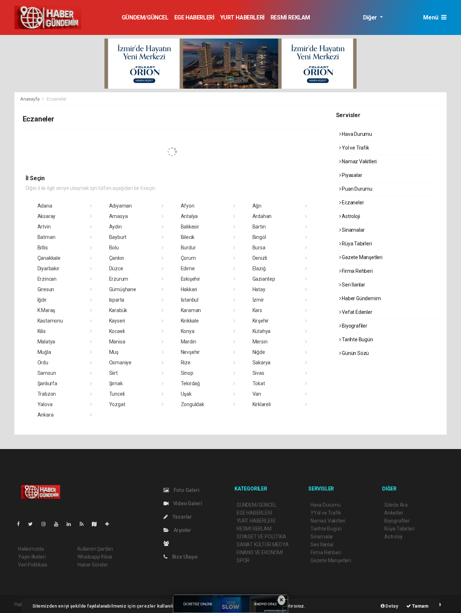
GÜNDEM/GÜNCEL (145, 17)
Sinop (187, 373)
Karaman (191, 310)
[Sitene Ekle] (110, 524)
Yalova (45, 404)
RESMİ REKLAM (290, 17)
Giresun (45, 289)
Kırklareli (261, 404)
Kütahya (261, 331)
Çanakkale (49, 258)
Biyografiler (354, 326)
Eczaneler (352, 202)
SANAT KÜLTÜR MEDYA (263, 544)
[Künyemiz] (168, 543)
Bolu (114, 247)
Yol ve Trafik (355, 148)
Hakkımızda (31, 549)
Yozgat (117, 404)
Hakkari (189, 289)
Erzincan (47, 279)
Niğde (258, 352)
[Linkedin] (72, 524)
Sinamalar (352, 230)
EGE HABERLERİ (194, 17)
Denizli (259, 258)
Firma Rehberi (356, 271)
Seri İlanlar (353, 285)
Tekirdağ (190, 383)
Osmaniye (120, 362)
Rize (186, 362)
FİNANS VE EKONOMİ (260, 552)
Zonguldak (192, 404)
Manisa (117, 342)
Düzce (116, 268)
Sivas (258, 373)
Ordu (42, 362)
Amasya (118, 216)
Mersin (260, 342)
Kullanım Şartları (95, 549)
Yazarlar (181, 517)
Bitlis (42, 247)
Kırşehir (260, 321)
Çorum (188, 258)
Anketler (393, 513)
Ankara (45, 415)
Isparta (117, 300)
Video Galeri (187, 503)
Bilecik (188, 237)
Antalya (189, 216)
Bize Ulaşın (184, 557)
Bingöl (259, 237)
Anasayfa (30, 99)
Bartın (259, 227)
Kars (257, 310)
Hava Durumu (356, 134)
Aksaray (46, 216)
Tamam (420, 606)
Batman (46, 237)
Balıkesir (190, 227)
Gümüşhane (122, 289)
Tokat (258, 383)
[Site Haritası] (97, 524)
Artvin (44, 227)
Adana (44, 206)
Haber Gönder (92, 565)
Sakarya (261, 362)
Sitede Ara (396, 505)
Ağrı (256, 206)
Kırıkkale (190, 321)
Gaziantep (263, 279)
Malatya (46, 342)
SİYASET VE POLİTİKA (261, 536)
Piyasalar (351, 175)
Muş (113, 352)
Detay (391, 606)
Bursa (258, 247)
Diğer (371, 17)
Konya (187, 331)
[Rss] (84, 524)
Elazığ (259, 268)
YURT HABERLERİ (242, 17)
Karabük (118, 310)
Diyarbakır (48, 268)
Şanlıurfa (47, 383)
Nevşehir (190, 352)
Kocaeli (117, 331)
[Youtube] (59, 524)
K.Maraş (46, 310)
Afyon (187, 206)
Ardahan (262, 216)
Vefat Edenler (356, 312)
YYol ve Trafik (325, 513)
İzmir (258, 300)
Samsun (46, 373)
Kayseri (117, 321)
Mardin (188, 342)
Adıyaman (120, 206)
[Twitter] (33, 524)
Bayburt (118, 237)
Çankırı (116, 258)
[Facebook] (21, 524)
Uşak (186, 394)
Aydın (115, 227)
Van (256, 394)
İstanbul (189, 300)
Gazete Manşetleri (361, 257)
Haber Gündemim (361, 298)
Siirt (113, 373)
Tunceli (117, 394)
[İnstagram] (46, 524)
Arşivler (182, 530)
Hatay (258, 289)
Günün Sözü (355, 353)
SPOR (243, 560)
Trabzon (46, 394)
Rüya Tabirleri (356, 243)
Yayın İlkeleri (31, 557)
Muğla (44, 352)
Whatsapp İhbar (94, 557)
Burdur (188, 247)
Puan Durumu (356, 189)
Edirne (188, 268)
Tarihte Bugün (357, 339)
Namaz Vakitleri (359, 161)
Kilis (41, 331)
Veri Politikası (32, 565)
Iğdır (42, 300)
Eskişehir (190, 279)
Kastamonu (50, 321)
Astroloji (350, 216)
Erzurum (119, 279)
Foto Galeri (186, 490)
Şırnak (116, 383)
